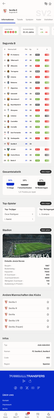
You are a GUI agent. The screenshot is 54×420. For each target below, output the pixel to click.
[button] (15, 49)
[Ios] (30, 381)
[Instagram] (21, 388)
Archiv (5, 409)
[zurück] (4, 3)
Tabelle (20, 19)
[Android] (24, 381)
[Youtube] (33, 388)
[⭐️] (49, 3)
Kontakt (6, 400)
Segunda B (13, 12)
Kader (38, 19)
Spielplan (29, 19)
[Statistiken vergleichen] (45, 3)
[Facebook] (15, 388)
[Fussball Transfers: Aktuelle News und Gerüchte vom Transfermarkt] (27, 376)
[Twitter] (27, 388)
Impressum (7, 404)
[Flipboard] (38, 388)
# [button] (4, 49)
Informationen (8, 19)
